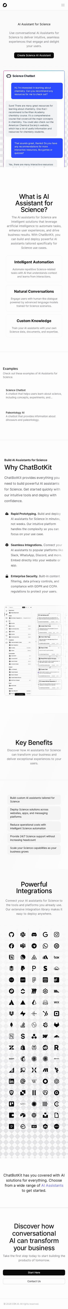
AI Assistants (52, 1185)
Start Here (34, 1272)
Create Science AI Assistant (34, 55)
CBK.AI (15, 1303)
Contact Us (34, 1281)
